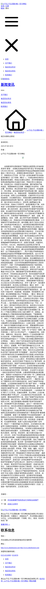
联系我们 (4, 106)
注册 (7, 6)
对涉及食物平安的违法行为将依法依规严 (23, 500)
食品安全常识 (6, 98)
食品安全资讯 (6, 102)
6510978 (15, 555)
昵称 (2, 8)
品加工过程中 (13, 504)
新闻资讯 (8, 84)
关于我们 (4, 95)
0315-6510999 (6, 555)
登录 (3, 6)
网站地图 (32, 581)
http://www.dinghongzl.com (10, 548)
